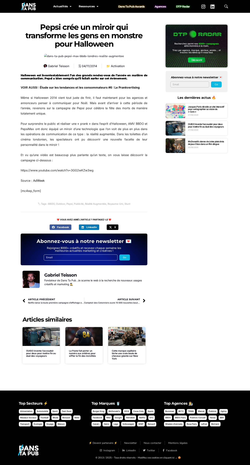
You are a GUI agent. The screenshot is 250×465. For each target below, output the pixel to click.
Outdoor (60, 203)
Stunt (127, 203)
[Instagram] (203, 6)
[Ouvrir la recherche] (226, 6)
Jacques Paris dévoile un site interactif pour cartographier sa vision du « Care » (206, 109)
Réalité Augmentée (95, 203)
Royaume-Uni (115, 203)
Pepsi (69, 203)
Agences (160, 6)
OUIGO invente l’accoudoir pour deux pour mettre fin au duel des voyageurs (41, 353)
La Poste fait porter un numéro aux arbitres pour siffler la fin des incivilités (82, 353)
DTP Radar (183, 6)
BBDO (51, 203)
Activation (118, 66)
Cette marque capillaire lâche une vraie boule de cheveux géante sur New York (125, 354)
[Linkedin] (212, 6)
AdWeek (39, 180)
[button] (60, 227)
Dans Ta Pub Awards (131, 6)
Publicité (79, 203)
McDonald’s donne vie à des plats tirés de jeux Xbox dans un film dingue (206, 142)
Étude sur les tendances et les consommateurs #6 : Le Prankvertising (90, 87)
